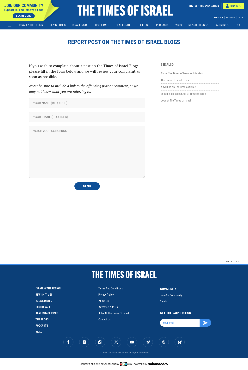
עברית (241, 17)
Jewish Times (58, 25)
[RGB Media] (126, 364)
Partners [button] (220, 25)
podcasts (41, 325)
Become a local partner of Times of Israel (183, 93)
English (218, 17)
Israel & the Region (31, 25)
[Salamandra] (158, 363)
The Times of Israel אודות (175, 80)
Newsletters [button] (197, 25)
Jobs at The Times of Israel (176, 100)
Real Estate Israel (47, 313)
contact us (104, 319)
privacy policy (106, 294)
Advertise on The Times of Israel (178, 87)
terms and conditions (110, 288)
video (38, 331)
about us (103, 300)
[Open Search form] (239, 25)
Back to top (231, 262)
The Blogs (143, 25)
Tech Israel (102, 25)
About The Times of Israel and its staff (182, 73)
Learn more (23, 16)
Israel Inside (80, 25)
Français (230, 17)
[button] (233, 6)
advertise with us (108, 307)
